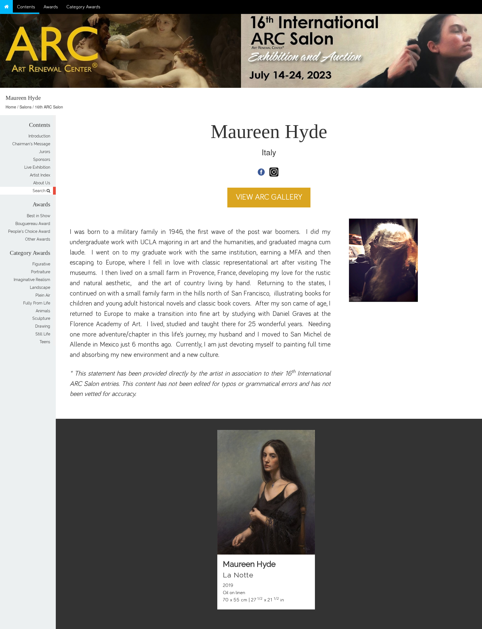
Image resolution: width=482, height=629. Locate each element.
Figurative (41, 264)
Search (40, 190)
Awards (51, 6)
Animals (43, 311)
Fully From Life (36, 303)
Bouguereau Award (32, 223)
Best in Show (38, 216)
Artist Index (40, 175)
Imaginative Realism (32, 279)
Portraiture (40, 272)
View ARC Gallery (269, 197)
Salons (26, 107)
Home (11, 107)
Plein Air (42, 295)
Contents (26, 6)
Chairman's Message (31, 144)
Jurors (44, 151)
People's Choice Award (29, 231)
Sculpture (41, 318)
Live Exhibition (37, 167)
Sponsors (41, 159)
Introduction (39, 136)
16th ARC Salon (49, 107)
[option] (361, 49)
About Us (41, 183)
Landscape (40, 287)
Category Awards (83, 6)
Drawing (42, 326)
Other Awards (37, 239)
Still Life (42, 334)
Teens (45, 342)
